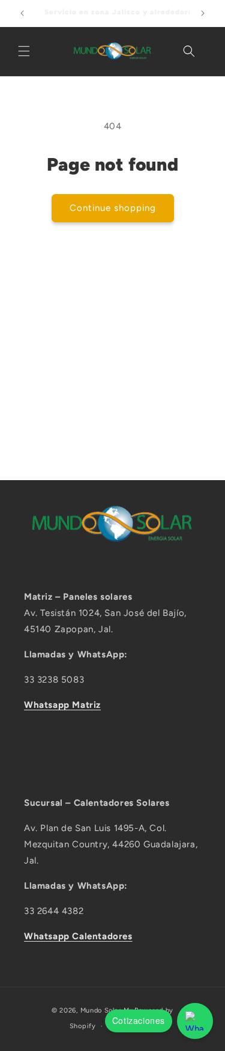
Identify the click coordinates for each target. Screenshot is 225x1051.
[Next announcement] (203, 13)
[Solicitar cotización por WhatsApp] (195, 1021)
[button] (24, 51)
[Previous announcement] (22, 13)
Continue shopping (113, 208)
